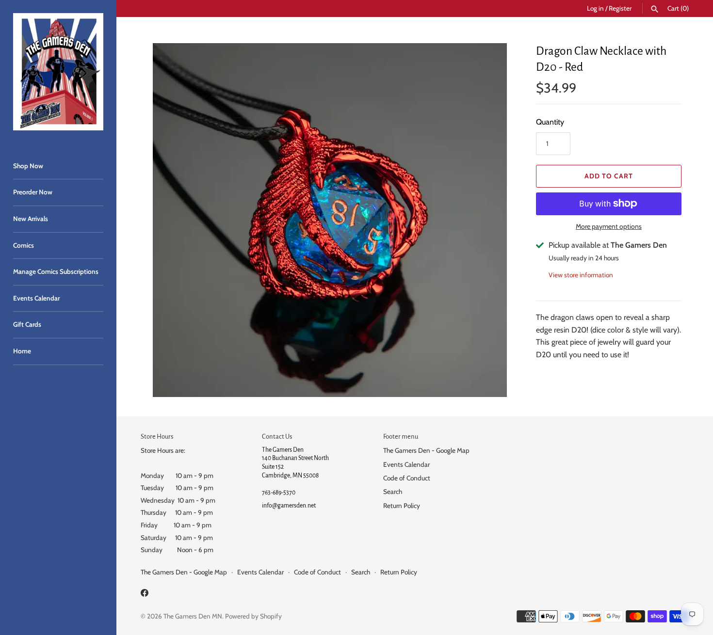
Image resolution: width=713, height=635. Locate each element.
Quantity (550, 122)
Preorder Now (32, 192)
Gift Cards (27, 324)
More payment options (609, 226)
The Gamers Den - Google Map (426, 450)
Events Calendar (36, 298)
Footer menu (400, 436)
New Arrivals (30, 218)
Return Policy (401, 505)
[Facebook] (144, 594)
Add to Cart (608, 176)
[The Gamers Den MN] (58, 71)
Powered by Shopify (253, 616)
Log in (595, 8)
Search (392, 491)
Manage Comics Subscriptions (55, 271)
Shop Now (28, 166)
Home (22, 351)
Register (620, 8)
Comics (23, 245)
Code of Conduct (406, 478)
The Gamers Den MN (192, 616)
